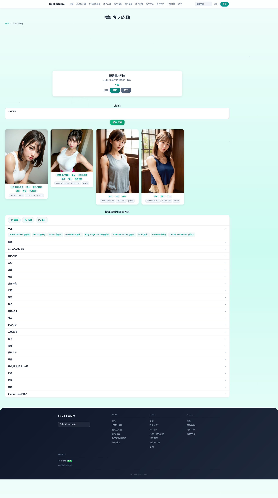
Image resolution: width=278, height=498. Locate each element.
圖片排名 (160, 4)
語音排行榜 (155, 442)
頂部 (71, 4)
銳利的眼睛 (37, 187)
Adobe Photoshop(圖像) (124, 234)
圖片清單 (128, 4)
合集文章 (171, 4)
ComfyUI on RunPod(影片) (182, 234)
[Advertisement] (117, 49)
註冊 (216, 4)
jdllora (40, 195)
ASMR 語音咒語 (157, 434)
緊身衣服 (33, 191)
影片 (44, 220)
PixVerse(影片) (159, 234)
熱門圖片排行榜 (119, 438)
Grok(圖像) (143, 234)
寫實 (16, 220)
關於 (189, 421)
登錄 (224, 4)
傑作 (117, 196)
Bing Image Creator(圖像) (97, 234)
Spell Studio (57, 3)
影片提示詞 (81, 4)
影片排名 (150, 4)
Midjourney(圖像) (73, 234)
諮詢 (152, 447)
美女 (28, 187)
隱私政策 (191, 429)
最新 (115, 90)
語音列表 (139, 4)
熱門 (126, 90)
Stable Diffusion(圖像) (20, 234)
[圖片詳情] (26, 156)
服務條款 (191, 425)
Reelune (64, 460)
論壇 (180, 4)
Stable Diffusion (16, 195)
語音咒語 (107, 4)
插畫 (30, 220)
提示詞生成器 (94, 4)
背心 (24, 191)
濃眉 (18, 191)
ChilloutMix (30, 195)
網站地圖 (191, 434)
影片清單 (118, 4)
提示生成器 (117, 425)
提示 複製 (117, 122)
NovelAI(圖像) (55, 234)
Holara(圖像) (39, 234)
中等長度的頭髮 (17, 187)
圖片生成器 (117, 429)
